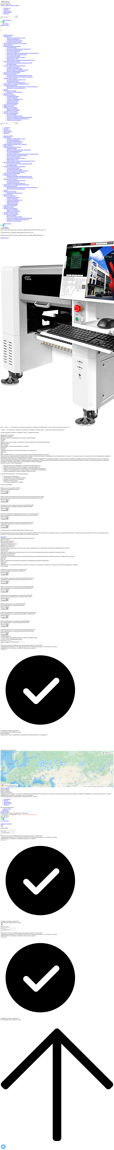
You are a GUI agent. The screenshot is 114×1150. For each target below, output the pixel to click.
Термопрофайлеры (12, 47)
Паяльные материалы (12, 103)
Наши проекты (8, 12)
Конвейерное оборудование (14, 42)
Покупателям (7, 11)
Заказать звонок (5, 25)
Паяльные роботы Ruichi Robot (12, 72)
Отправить (3, 649)
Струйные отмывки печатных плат (16, 79)
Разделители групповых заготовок (16, 57)
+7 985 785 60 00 (6, 20)
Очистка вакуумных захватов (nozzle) (17, 54)
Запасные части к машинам (14, 120)
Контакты (6, 13)
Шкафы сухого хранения (10, 107)
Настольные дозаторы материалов (16, 88)
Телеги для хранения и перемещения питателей (19, 117)
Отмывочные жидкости (13, 96)
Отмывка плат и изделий (10, 78)
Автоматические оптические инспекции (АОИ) (19, 63)
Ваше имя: (3, 640)
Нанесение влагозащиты (10, 74)
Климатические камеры (10, 90)
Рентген (6, 89)
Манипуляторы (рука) (12, 58)
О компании (7, 8)
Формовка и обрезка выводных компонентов (19, 49)
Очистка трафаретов (12, 97)
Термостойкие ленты (12, 102)
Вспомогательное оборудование (12, 46)
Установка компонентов (13, 39)
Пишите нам (4, 817)
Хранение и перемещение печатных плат (18, 118)
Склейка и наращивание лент (14, 99)
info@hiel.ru (5, 23)
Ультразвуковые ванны (13, 81)
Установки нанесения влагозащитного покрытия (20, 76)
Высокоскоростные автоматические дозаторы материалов (22, 86)
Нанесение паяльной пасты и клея (16, 37)
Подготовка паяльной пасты (14, 50)
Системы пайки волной (13, 67)
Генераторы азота (8, 93)
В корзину (3, 493)
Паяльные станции (9, 106)
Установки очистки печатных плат (16, 82)
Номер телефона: (5, 642)
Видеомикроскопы (12, 64)
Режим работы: (5, 813)
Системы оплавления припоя (14, 40)
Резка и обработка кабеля (13, 56)
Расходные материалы (9, 95)
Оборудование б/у (8, 44)
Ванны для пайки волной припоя (16, 71)
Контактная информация (7, 807)
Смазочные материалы (13, 100)
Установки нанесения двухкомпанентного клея (19, 75)
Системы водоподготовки (11, 111)
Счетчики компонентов (13, 51)
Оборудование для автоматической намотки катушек (21, 60)
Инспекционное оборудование (12, 61)
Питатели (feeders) (12, 114)
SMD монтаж (7, 36)
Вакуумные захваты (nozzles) (14, 115)
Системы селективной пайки (14, 68)
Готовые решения (8, 35)
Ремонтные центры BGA (10, 104)
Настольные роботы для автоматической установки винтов (22, 53)
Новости (6, 9)
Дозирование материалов (10, 85)
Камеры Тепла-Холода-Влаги (14, 92)
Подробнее (3, 537)
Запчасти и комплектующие (11, 113)
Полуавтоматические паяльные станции (17, 70)
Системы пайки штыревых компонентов (14, 65)
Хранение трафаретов (12, 109)
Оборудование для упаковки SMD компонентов (16, 83)
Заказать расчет (5, 237)
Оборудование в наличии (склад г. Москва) (15, 43)
